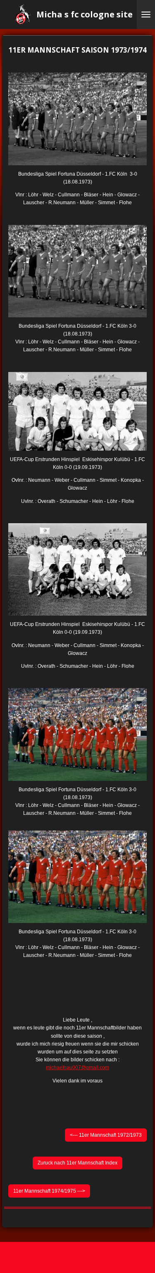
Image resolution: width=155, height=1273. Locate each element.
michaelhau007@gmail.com (77, 1067)
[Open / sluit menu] (146, 14)
